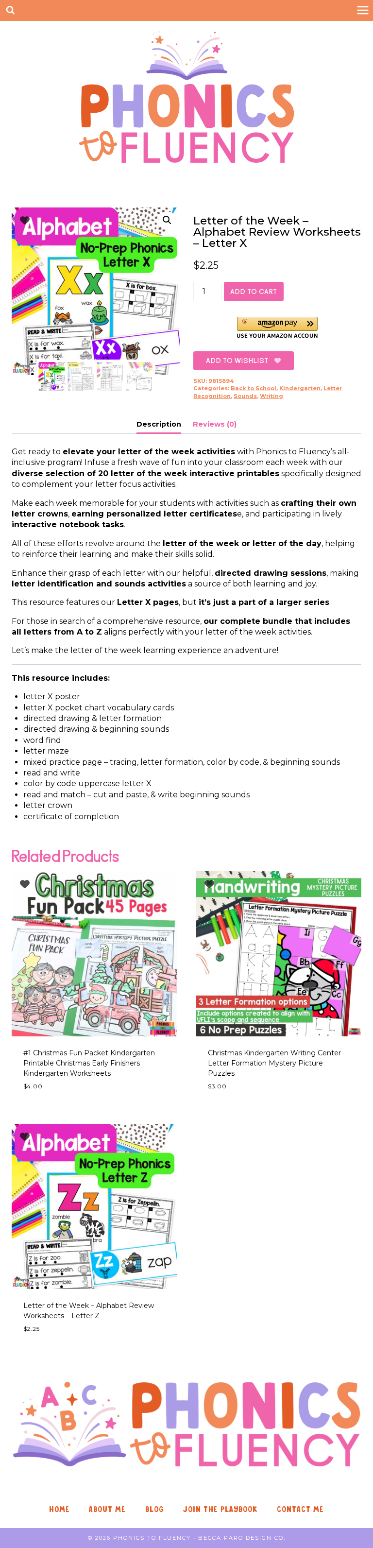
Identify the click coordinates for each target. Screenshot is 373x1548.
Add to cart (253, 291)
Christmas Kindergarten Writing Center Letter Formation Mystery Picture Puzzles (274, 1063)
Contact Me (300, 1509)
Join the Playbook (220, 1509)
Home (59, 1509)
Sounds (245, 396)
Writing (271, 396)
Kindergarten (300, 388)
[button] (167, 220)
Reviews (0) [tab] (215, 424)
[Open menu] (362, 10)
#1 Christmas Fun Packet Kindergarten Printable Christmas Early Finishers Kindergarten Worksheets (89, 1063)
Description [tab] (158, 424)
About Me (107, 1509)
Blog (154, 1509)
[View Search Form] (10, 10)
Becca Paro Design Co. (242, 1537)
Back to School (253, 388)
